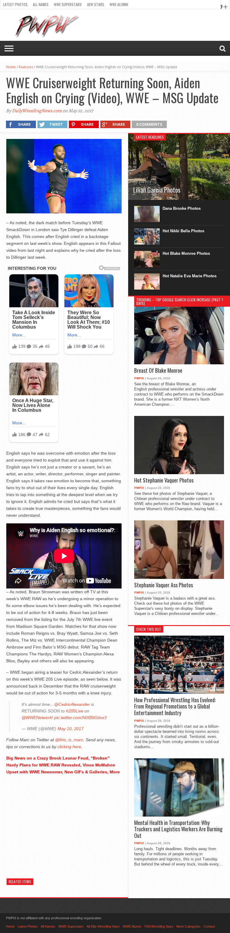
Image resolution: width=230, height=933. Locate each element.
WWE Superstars (68, 4)
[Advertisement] (64, 822)
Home (11, 67)
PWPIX (139, 378)
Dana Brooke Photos (182, 208)
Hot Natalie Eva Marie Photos (190, 276)
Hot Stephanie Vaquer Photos (163, 480)
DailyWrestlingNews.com (37, 110)
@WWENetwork (37, 717)
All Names (41, 4)
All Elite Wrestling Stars (103, 926)
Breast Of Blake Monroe (158, 370)
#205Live (74, 711)
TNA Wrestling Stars (158, 926)
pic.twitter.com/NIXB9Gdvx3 (80, 717)
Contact (209, 926)
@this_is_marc (69, 739)
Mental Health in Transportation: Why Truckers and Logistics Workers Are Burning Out (178, 829)
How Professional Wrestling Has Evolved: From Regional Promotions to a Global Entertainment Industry (175, 706)
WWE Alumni (119, 4)
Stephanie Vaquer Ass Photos (163, 585)
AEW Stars (95, 4)
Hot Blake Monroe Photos (186, 253)
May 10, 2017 (71, 728)
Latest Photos (15, 4)
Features (26, 67)
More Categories (188, 926)
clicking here (69, 746)
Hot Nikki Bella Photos (183, 231)
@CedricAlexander (72, 704)
